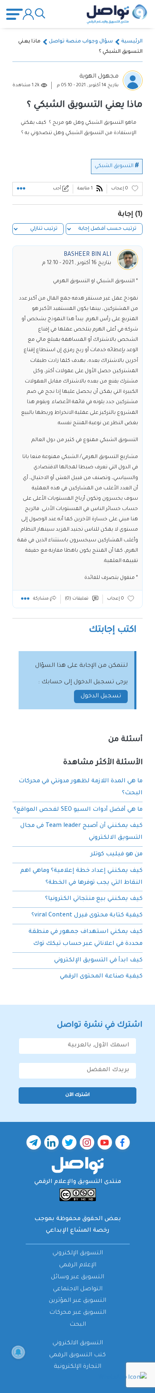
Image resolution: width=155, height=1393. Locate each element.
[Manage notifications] (18, 1352)
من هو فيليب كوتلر (117, 854)
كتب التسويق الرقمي (77, 1355)
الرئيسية (132, 42)
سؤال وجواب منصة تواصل (81, 42)
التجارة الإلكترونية (77, 1367)
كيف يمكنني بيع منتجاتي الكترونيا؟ (94, 899)
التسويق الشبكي (114, 166)
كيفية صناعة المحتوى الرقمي (101, 976)
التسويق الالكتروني (77, 1343)
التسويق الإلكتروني (77, 1253)
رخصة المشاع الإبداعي (78, 1231)
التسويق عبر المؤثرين (77, 1301)
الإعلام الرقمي (77, 1265)
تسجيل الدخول (101, 696)
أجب (57, 188)
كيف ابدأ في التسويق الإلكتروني (98, 960)
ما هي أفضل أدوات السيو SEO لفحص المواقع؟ (78, 810)
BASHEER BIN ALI (87, 255)
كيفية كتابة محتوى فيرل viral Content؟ (87, 915)
